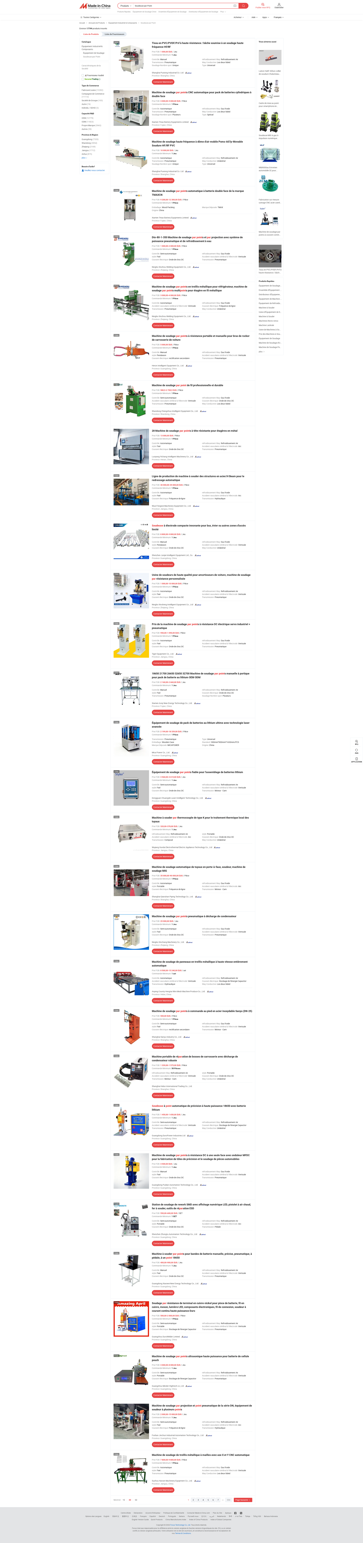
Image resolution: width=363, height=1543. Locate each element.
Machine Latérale (266, 325)
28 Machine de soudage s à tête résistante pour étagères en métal (195, 430)
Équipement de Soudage (269, 338)
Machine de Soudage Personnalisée (274, 347)
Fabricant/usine (92, 90)
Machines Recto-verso (268, 320)
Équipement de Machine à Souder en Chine (277, 298)
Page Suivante (241, 1500)
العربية (211, 1516)
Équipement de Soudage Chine (144, 11)
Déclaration (138, 1513)
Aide (253, 17)
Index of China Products (198, 1519)
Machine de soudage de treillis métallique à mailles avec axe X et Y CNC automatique (201, 1454)
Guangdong (90, 139)
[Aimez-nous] (235, 1513)
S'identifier (279, 7)
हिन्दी (230, 1516)
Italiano (182, 1516)
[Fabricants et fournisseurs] (94, 6)
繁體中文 (125, 1516)
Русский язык (193, 1516)
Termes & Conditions (183, 1533)
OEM (87, 118)
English (106, 1516)
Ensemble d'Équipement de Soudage (172, 11)
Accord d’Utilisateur (152, 1513)
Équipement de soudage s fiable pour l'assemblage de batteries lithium (197, 772)
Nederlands (221, 1516)
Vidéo (116, 42)
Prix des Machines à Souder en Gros (274, 334)
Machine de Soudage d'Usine (271, 342)
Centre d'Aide (126, 1513)
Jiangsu (88, 150)
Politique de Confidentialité (173, 1513)
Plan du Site (217, 1513)
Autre (86, 104)
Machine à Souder (267, 307)
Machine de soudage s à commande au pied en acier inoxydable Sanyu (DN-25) (202, 1011)
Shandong (89, 143)
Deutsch (162, 1516)
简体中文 (115, 1516)
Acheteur (238, 17)
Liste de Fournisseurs (114, 34)
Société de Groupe (92, 100)
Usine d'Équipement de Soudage (273, 312)
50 (136, 1500)
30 (130, 1500)
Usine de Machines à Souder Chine (274, 329)
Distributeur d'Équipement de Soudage (203, 11)
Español (153, 1516)
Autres (87, 129)
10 (124, 1500)
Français (143, 1516)
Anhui (87, 154)
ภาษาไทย (238, 1516)
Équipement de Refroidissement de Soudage (278, 303)
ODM (88, 121)
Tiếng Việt (257, 1516)
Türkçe (247, 1516)
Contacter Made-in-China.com (198, 1513)
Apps (264, 17)
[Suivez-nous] (241, 1513)
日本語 (134, 1516)
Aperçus (228, 1513)
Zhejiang (89, 146)
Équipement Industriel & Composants (92, 48)
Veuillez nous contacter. (94, 170)
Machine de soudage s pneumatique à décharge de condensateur (194, 916)
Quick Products (156, 1519)
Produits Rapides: (124, 11)
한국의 (203, 1516)
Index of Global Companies (221, 1519)
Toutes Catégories (91, 17)
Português (172, 1516)
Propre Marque (91, 125)
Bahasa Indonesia (271, 1516)
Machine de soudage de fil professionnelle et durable (187, 385)
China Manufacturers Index (175, 1519)
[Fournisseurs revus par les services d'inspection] (94, 75)
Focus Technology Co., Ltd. (180, 1525)
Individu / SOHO (90, 107)
